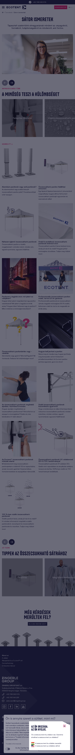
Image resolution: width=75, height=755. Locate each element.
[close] (64, 726)
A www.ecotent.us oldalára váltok (47, 746)
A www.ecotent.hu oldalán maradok (48, 743)
